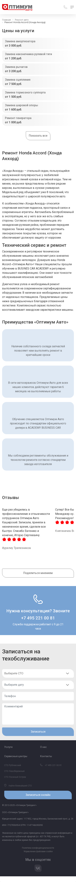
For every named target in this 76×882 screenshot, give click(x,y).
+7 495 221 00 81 (38, 618)
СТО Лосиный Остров (15, 777)
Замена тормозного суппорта (25, 92)
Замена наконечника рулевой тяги (28, 54)
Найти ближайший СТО (20, 785)
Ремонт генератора (18, 118)
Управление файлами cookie (38, 851)
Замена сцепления (17, 79)
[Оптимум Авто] (17, 7)
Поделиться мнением (38, 573)
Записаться (38, 731)
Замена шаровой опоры (21, 105)
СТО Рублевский (12, 765)
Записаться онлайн (38, 795)
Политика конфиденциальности (38, 848)
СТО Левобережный (14, 771)
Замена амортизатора (20, 41)
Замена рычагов (16, 67)
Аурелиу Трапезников (16, 548)
